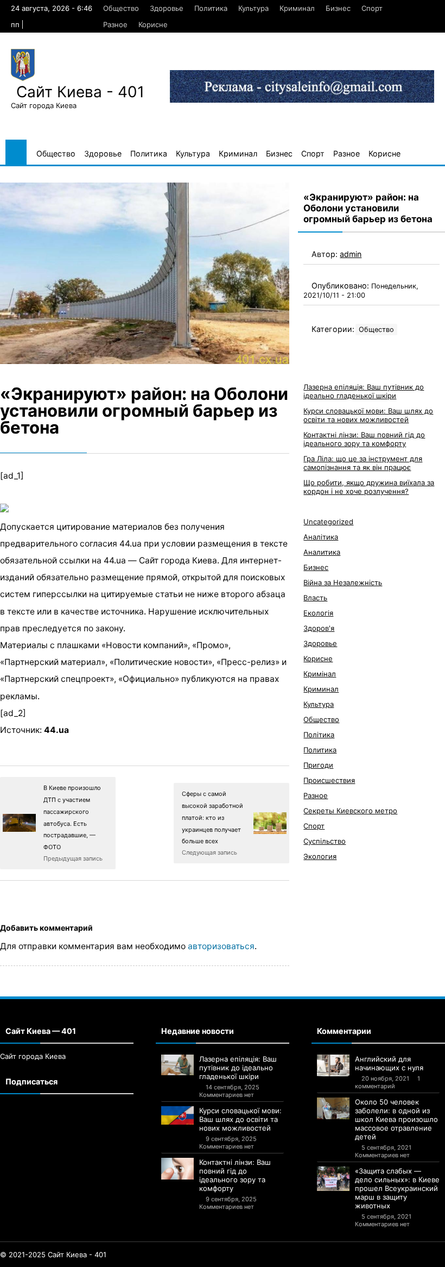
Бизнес (338, 8)
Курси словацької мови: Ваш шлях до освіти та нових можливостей (368, 415)
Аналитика (321, 552)
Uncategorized (328, 521)
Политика (210, 8)
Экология (319, 856)
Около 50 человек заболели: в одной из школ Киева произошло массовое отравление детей (396, 1119)
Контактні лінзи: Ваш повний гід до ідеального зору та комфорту (364, 439)
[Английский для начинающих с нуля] (333, 1065)
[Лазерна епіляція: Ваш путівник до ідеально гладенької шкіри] (177, 1065)
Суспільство (324, 841)
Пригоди (318, 765)
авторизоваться (221, 946)
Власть (315, 597)
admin (350, 254)
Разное (115, 24)
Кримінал (319, 673)
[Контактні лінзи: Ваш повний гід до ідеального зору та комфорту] (177, 1169)
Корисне (153, 24)
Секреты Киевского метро (350, 810)
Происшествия (329, 780)
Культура (253, 8)
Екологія (318, 613)
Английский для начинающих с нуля (389, 1063)
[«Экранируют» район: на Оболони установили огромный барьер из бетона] (144, 273)
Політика (318, 734)
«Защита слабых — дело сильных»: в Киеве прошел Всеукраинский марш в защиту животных (397, 1188)
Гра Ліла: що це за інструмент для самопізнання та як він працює (362, 463)
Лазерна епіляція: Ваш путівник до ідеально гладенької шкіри (363, 391)
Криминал (297, 8)
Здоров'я (318, 628)
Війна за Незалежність (342, 582)
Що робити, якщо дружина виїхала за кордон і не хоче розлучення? (368, 486)
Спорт (372, 8)
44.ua (56, 730)
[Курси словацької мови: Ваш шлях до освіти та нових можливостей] (177, 1115)
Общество (121, 8)
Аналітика (320, 536)
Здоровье (166, 8)
